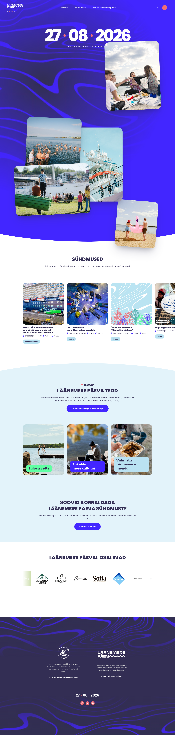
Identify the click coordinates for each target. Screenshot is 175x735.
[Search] (164, 7)
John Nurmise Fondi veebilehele (62, 677)
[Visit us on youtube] (93, 703)
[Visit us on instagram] (82, 703)
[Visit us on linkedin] (87, 703)
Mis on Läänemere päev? (104, 7)
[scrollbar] (87, 346)
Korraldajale (80, 7)
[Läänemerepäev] (15, 6)
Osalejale (64, 7)
